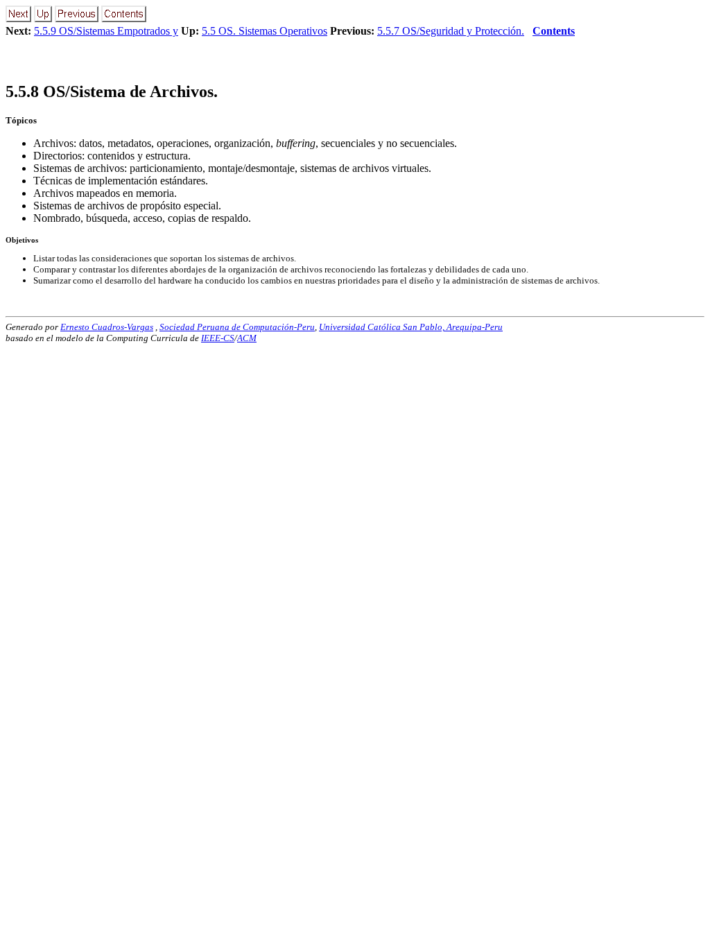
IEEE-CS (217, 338)
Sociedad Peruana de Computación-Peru (237, 327)
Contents (553, 31)
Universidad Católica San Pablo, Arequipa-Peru (411, 327)
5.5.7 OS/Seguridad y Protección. (450, 31)
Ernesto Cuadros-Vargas (106, 327)
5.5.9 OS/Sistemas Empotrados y (106, 31)
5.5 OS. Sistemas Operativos (264, 31)
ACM (247, 338)
